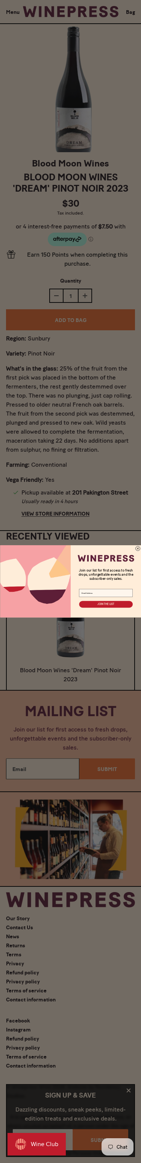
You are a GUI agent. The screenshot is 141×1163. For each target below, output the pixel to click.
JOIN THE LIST (105, 604)
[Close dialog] (137, 548)
